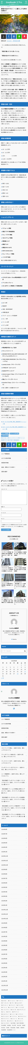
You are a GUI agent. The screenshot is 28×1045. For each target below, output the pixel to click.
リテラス (4, 1020)
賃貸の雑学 (4, 471)
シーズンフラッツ (6, 1009)
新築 (24, 1025)
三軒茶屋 (13, 1023)
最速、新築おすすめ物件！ (8, 467)
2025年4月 (4, 891)
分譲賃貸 (4, 1025)
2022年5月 (4, 963)
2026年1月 (4, 851)
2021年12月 (4, 985)
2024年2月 (4, 936)
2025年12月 (4, 856)
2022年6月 (4, 958)
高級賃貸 (17, 440)
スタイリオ (14, 1009)
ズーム (4, 1011)
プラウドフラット (22, 1016)
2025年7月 (4, 878)
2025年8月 (4, 874)
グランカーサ (12, 1005)
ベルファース (14, 1018)
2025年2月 (4, 900)
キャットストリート (13, 438)
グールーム (22, 438)
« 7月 (2, 678)
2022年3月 (4, 972)
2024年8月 (4, 927)
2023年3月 (4, 945)
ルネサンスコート (19, 1020)
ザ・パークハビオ (20, 1007)
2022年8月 (4, 949)
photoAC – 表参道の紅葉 (13, 41)
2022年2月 (4, 976)
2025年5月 (4, 887)
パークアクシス (20, 1014)
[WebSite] (14, 708)
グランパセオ (20, 1005)
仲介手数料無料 (21, 1023)
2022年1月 (4, 981)
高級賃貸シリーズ (11, 1029)
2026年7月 (4, 834)
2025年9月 (4, 869)
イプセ (12, 1003)
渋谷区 (4, 1027)
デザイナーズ (16, 1011)
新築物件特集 (5, 435)
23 (25, 671)
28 (17, 673)
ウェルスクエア (19, 1003)
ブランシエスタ (6, 1016)
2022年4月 (4, 967)
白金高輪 (13, 1027)
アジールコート (12, 1000)
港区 (8, 1027)
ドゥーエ (12, 1014)
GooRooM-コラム (14, 2)
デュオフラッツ (6, 1014)
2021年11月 (4, 990)
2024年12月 (4, 909)
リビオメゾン (11, 1020)
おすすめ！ (5, 438)
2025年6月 (4, 883)
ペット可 (21, 1018)
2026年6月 (4, 838)
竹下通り (11, 440)
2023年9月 (4, 941)
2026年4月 (4, 847)
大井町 (14, 1025)
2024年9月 (4, 923)
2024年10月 (4, 918)
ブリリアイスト (14, 1016)
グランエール (5, 1005)
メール (3, 512)
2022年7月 (4, 954)
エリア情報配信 (6, 433)
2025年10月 (4, 865)
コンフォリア (11, 1007)
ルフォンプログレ (6, 1023)
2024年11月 (4, 914)
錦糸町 (23, 1027)
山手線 (19, 1025)
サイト (2, 518)
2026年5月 (4, 842)
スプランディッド (22, 1009)
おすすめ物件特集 (15, 433)
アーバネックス (5, 1003)
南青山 (9, 1025)
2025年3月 (4, 896)
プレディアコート (6, 1018)
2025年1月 (4, 905)
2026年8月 (4, 829)
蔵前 (18, 1027)
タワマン (9, 1011)
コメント (4, 489)
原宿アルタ (5, 440)
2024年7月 (4, 932)
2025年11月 (4, 860)
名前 (3, 506)
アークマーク (20, 1000)
